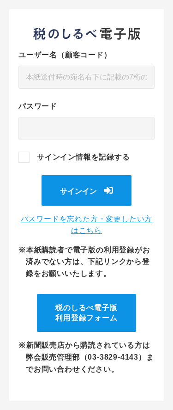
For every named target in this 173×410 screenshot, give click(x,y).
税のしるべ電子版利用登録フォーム (86, 313)
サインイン (78, 191)
